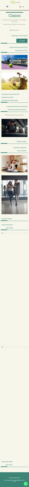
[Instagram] (23, 6)
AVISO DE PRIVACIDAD (14, 477)
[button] (7, 6)
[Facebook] (20, 6)
